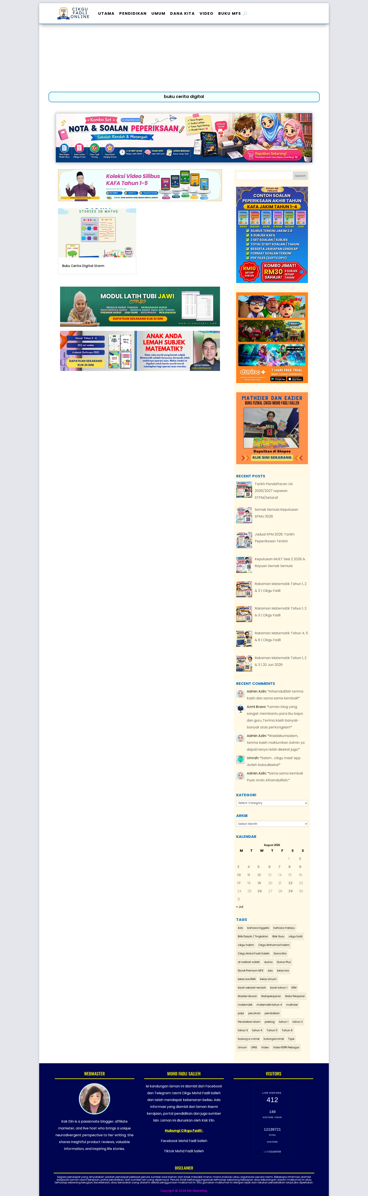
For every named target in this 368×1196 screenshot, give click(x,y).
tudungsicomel (274, 1039)
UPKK (254, 1047)
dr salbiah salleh (249, 962)
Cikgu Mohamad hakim (274, 945)
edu (270, 970)
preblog (270, 1022)
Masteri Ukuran (247, 996)
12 (259, 874)
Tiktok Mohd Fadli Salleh (184, 1151)
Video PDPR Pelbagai (286, 1047)
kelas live (283, 970)
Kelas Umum (268, 979)
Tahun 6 (287, 1030)
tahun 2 (298, 1022)
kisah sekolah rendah (252, 987)
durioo (268, 962)
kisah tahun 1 (278, 987)
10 (239, 874)
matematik (245, 1004)
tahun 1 (283, 1022)
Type (291, 1039)
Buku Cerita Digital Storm (83, 266)
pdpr (241, 1013)
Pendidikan (133, 13)
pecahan (254, 1013)
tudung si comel (248, 1039)
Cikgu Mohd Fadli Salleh (253, 953)
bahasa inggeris (258, 928)
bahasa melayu (284, 928)
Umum (158, 13)
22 (290, 883)
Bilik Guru (278, 936)
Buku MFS (229, 13)
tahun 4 (257, 1030)
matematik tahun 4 (269, 1004)
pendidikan (272, 1013)
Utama (106, 13)
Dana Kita (182, 13)
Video (207, 13)
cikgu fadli (295, 936)
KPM (294, 987)
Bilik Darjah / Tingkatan (253, 936)
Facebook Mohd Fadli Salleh (184, 1140)
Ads (240, 928)
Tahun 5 (272, 1030)
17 (239, 883)
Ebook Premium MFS (250, 970)
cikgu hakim (246, 945)
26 (259, 891)
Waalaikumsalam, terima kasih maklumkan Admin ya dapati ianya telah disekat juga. (276, 742)
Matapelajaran (271, 996)
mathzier (292, 1004)
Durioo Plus (284, 962)
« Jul (239, 906)
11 (248, 874)
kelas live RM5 (247, 979)
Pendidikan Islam (249, 1022)
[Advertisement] (184, 59)
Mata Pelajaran (295, 996)
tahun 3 (243, 1030)
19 (259, 883)
